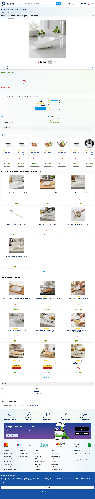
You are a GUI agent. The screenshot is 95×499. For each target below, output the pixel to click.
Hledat (58, 3)
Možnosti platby (7, 456)
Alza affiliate (54, 461)
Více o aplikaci (10, 435)
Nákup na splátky (8, 464)
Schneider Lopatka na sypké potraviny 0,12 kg (32, 405)
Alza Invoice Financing (56, 469)
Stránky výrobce (38, 393)
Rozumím (47, 487)
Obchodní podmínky (9, 467)
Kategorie (4, 383)
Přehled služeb (7, 472)
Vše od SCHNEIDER (5, 12)
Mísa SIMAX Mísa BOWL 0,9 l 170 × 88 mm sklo (62, 153)
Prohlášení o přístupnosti (10, 469)
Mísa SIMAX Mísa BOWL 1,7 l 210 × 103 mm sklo (48, 153)
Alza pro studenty (55, 464)
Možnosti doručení (8, 453)
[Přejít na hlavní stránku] (8, 4)
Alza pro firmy (54, 453)
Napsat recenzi (41, 108)
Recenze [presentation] (8, 96)
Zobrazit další (46, 271)
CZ (77, 460)
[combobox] (37, 3)
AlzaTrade (53, 467)
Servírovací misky (35, 166)
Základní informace (40, 458)
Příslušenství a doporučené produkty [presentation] (30, 96)
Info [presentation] (3, 96)
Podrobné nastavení (47, 492)
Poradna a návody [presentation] (16, 96)
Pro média (37, 469)
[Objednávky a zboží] (82, 4)
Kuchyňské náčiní (24, 9)
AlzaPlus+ (53, 458)
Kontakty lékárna (39, 456)
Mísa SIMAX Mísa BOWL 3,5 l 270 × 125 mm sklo (35, 153)
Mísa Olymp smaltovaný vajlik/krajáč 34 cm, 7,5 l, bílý (7, 153)
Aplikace (37, 472)
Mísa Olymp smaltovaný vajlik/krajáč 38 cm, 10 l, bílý (21, 153)
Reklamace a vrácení (9, 458)
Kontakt (37, 453)
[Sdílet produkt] (93, 15)
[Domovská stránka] (1, 9)
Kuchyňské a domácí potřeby (11, 9)
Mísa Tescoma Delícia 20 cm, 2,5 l (89, 153)
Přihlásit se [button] (73, 4)
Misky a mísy (7, 166)
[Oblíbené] (85, 4)
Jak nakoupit (22, 458)
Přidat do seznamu (7, 87)
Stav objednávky (23, 453)
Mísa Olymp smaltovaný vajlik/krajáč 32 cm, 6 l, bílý (76, 153)
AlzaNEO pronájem (55, 456)
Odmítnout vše (47, 496)
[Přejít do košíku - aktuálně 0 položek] (92, 4)
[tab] (3, 96)
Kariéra (37, 467)
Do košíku (17, 203)
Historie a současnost (40, 461)
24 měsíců (36, 391)
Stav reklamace (23, 456)
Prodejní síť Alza (8, 461)
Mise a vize (38, 464)
